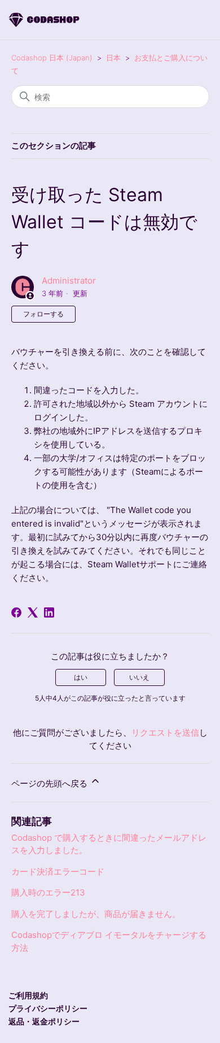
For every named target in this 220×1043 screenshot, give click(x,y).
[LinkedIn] (49, 612)
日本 (114, 57)
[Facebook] (16, 612)
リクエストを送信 (165, 732)
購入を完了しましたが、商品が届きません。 (96, 914)
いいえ (139, 677)
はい (80, 677)
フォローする (43, 314)
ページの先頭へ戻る (50, 783)
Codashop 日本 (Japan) (52, 57)
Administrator (69, 280)
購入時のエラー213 (48, 892)
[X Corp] (33, 612)
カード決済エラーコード (57, 871)
